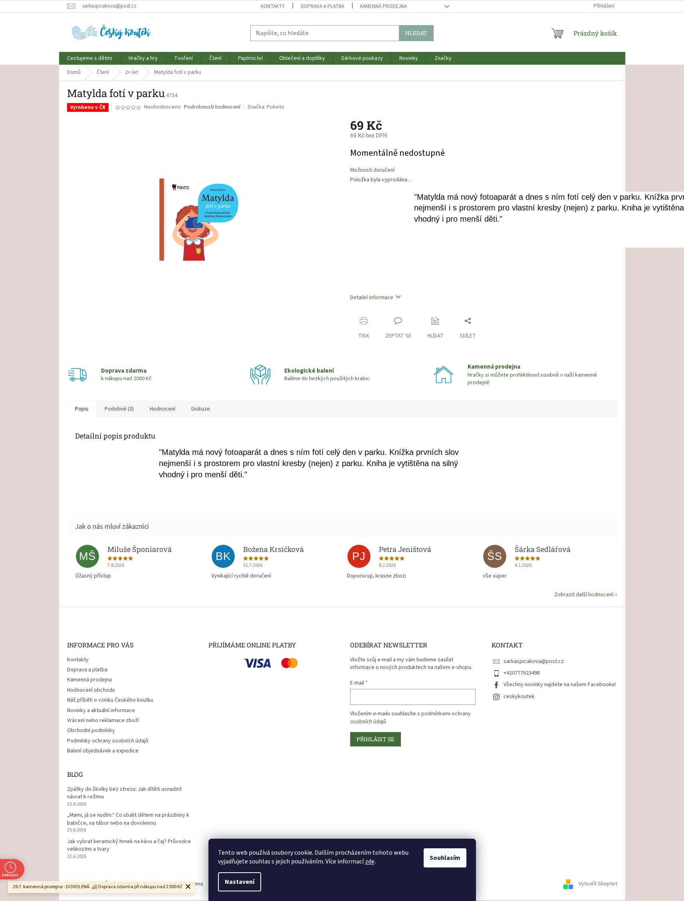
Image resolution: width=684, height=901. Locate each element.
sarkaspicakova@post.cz (534, 661)
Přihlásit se (376, 739)
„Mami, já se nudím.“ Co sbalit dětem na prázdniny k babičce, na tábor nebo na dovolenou (128, 819)
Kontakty (273, 6)
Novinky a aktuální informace (101, 710)
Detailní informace (371, 298)
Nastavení (239, 881)
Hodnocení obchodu (91, 690)
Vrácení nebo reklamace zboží (103, 720)
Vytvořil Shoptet (598, 884)
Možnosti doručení (372, 170)
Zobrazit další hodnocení (583, 595)
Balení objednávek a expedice (103, 751)
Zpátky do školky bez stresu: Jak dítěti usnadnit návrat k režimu (124, 793)
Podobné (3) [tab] (119, 409)
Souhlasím (445, 857)
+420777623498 (522, 673)
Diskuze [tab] (200, 409)
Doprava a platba (322, 6)
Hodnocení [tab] (162, 409)
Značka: (265, 107)
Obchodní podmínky (91, 730)
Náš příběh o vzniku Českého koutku (110, 700)
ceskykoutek (519, 697)
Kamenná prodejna (383, 6)
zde (370, 861)
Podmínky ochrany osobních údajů (107, 741)
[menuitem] (89, 58)
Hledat (416, 33)
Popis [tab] (82, 409)
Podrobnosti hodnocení (212, 107)
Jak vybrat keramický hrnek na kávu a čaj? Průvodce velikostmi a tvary (129, 845)
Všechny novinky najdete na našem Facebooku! (560, 685)
